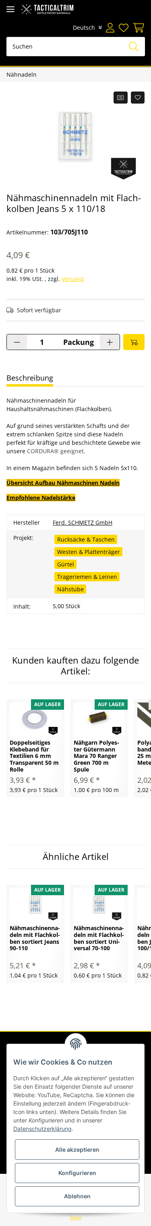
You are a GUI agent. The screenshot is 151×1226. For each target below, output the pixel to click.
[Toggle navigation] (10, 9)
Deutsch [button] (84, 27)
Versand (73, 279)
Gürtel (65, 564)
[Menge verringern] (17, 342)
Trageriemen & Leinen (87, 576)
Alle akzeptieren (77, 1149)
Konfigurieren (77, 1172)
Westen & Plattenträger (88, 552)
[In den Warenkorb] (134, 342)
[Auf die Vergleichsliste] (121, 98)
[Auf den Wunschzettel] (138, 98)
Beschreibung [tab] (29, 378)
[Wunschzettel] (123, 28)
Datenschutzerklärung (42, 1128)
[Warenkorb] (137, 28)
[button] (110, 28)
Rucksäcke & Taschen (86, 539)
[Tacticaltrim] (47, 9)
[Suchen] (133, 46)
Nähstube (70, 589)
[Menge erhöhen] (110, 342)
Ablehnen (77, 1196)
